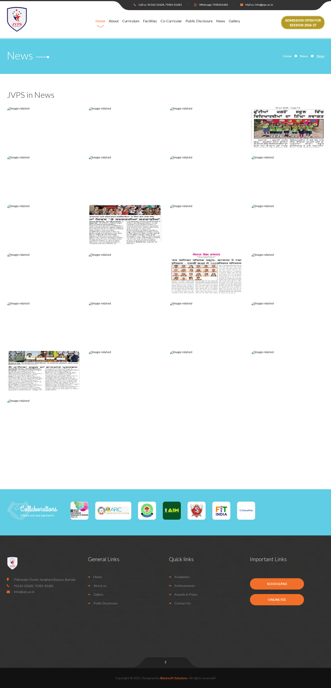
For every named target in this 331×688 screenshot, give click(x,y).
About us (100, 585)
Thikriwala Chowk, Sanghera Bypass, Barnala (44, 579)
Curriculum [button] (130, 21)
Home (100, 21)
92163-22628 (155, 4)
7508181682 (220, 4)
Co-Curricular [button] (171, 21)
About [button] (114, 21)
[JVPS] (30, 19)
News (304, 56)
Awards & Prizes (186, 594)
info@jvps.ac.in (264, 4)
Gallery (234, 21)
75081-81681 (173, 4)
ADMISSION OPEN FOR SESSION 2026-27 (303, 22)
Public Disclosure (199, 21)
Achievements (185, 585)
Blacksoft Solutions (174, 678)
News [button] (220, 21)
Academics (182, 577)
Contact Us (183, 603)
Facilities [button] (150, 21)
